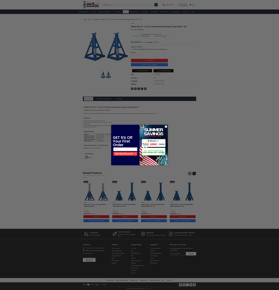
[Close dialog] (166, 126)
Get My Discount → (125, 153)
